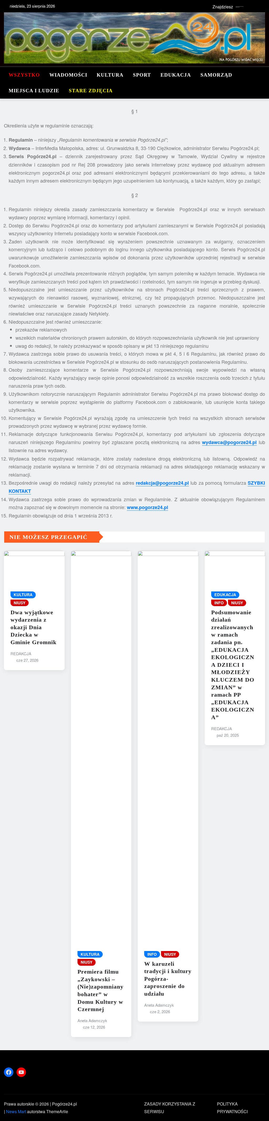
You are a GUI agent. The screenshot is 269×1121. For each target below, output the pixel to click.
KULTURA (110, 75)
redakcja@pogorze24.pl (162, 482)
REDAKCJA (21, 653)
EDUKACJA (176, 75)
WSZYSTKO (24, 75)
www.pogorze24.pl (147, 507)
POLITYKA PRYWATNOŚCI (232, 1107)
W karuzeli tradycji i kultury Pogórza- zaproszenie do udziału (168, 978)
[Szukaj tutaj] (263, 75)
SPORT (142, 75)
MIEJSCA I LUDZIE (34, 90)
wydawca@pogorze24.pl (229, 442)
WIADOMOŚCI (68, 75)
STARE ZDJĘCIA (91, 90)
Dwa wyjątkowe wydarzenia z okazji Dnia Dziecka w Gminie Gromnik (33, 627)
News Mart (16, 1111)
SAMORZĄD (216, 75)
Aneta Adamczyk (92, 1020)
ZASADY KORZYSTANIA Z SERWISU (169, 1107)
